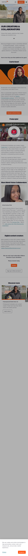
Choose (4, 552)
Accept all (22, 552)
